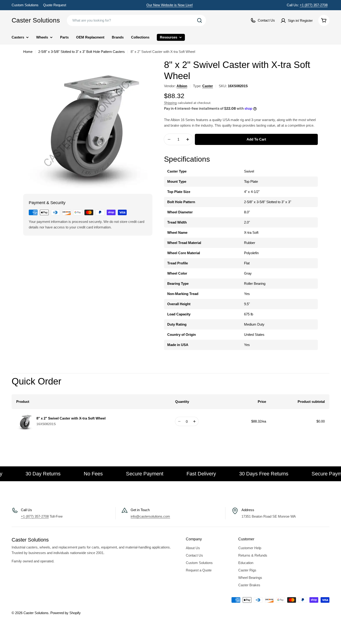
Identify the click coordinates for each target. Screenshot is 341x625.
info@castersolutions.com (150, 516)
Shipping (170, 103)
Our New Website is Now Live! (169, 5)
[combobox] (136, 20)
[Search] (199, 20)
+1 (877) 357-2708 (314, 5)
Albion (182, 86)
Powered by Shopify (65, 613)
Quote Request (54, 5)
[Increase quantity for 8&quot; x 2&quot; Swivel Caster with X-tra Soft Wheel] (194, 421)
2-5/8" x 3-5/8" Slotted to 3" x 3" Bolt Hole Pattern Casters (81, 52)
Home (27, 52)
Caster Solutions (36, 20)
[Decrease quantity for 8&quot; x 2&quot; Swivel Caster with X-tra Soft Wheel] (179, 421)
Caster (207, 86)
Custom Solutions (25, 5)
